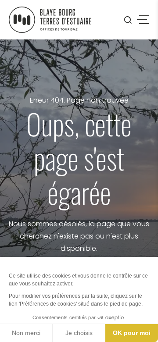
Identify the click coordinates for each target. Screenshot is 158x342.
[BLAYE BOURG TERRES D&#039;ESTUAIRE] (50, 20)
